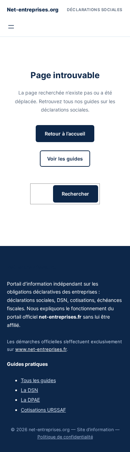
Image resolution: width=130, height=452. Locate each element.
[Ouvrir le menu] (11, 27)
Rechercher (75, 194)
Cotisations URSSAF (43, 410)
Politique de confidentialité (65, 436)
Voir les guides (65, 159)
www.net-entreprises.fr (41, 349)
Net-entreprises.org (33, 10)
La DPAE (30, 400)
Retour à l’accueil (65, 134)
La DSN (29, 390)
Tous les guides (38, 380)
